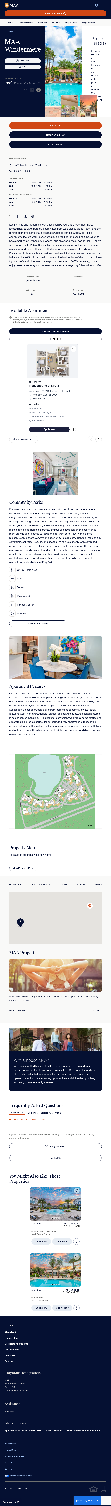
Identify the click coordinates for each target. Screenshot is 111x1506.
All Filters (57, 339)
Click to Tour (62, 1241)
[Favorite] (10, 216)
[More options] (76, 1241)
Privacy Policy (10, 1443)
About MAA (10, 1332)
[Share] (25, 216)
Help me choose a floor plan (55, 331)
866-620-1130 (12, 1411)
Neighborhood (89, 22)
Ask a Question (55, 144)
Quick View (41, 1241)
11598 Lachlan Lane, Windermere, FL (33, 165)
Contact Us (55, 1158)
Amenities (42, 22)
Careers (9, 1361)
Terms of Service (11, 1450)
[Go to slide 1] (52, 1218)
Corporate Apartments (16, 1343)
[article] (55, 1216)
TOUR (58, 1113)
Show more (38, 420)
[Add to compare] (17, 216)
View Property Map (23, 868)
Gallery (24, 67)
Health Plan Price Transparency (18, 1463)
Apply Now (55, 125)
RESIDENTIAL (47, 1113)
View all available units (23, 439)
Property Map (71, 22)
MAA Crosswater (53, 1430)
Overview (11, 22)
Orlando (10, 31)
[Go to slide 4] (57, 1218)
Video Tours (24, 61)
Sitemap (8, 1469)
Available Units (26, 22)
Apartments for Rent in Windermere (23, 1430)
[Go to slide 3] (55, 1218)
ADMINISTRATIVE (17, 1113)
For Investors (11, 1338)
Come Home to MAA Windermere (83, 1430)
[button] (21, 922)
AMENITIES (33, 1113)
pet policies (63, 558)
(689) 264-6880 (22, 171)
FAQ (102, 22)
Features (56, 22)
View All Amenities (38, 623)
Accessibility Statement (14, 1456)
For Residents (12, 1349)
